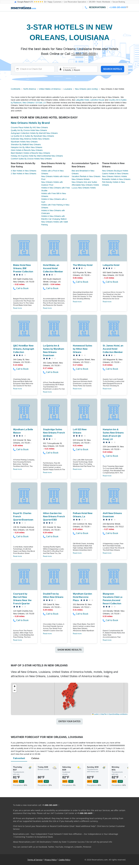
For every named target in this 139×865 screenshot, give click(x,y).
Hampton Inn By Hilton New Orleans (26, 147)
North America (29, 89)
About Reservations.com (24, 842)
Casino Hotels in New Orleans (115, 173)
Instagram (68, 847)
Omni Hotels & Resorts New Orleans (27, 150)
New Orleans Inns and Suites (84, 182)
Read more (17, 308)
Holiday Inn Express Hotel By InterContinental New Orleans (37, 156)
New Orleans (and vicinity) (86, 89)
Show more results (69, 650)
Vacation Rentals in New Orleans (86, 176)
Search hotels (112, 69)
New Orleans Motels (81, 179)
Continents (15, 89)
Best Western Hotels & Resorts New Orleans (30, 153)
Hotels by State (59, 842)
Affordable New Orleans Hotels (85, 185)
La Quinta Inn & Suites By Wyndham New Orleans (32, 136)
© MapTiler (103, 714)
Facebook (43, 847)
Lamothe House (97, 100)
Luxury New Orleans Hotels (84, 188)
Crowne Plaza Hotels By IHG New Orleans (29, 127)
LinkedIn (78, 847)
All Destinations (44, 842)
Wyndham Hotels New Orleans (24, 142)
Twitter (51, 847)
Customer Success (76, 842)
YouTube (59, 847)
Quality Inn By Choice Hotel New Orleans (29, 130)
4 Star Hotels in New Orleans (23, 171)
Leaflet (96, 714)
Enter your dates (69, 721)
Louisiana (68, 89)
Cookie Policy (64, 859)
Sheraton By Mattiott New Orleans (26, 144)
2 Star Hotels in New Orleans (23, 173)
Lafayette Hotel (82, 100)
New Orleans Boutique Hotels (115, 171)
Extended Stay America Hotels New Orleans (30, 139)
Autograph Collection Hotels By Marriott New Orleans (34, 133)
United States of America (50, 89)
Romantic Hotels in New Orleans (116, 179)
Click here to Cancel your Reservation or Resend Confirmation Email (44, 826)
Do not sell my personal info (99, 842)
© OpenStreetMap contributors (117, 714)
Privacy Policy (51, 859)
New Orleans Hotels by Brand (30, 122)
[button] (68, 698)
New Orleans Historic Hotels (114, 176)
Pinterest (87, 847)
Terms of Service (34, 859)
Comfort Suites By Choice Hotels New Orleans (31, 159)
